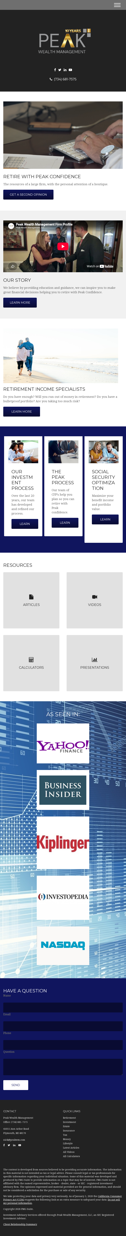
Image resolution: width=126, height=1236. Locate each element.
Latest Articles (71, 1147)
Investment (69, 1122)
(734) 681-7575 (65, 79)
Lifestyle (68, 1143)
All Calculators (71, 1156)
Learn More (21, 411)
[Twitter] (59, 69)
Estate (66, 1126)
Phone (7, 1033)
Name (7, 995)
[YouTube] (70, 69)
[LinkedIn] (65, 69)
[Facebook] (55, 69)
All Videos (68, 1152)
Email (6, 1014)
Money (67, 1139)
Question (8, 1051)
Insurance (69, 1130)
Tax (65, 1135)
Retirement (69, 1117)
